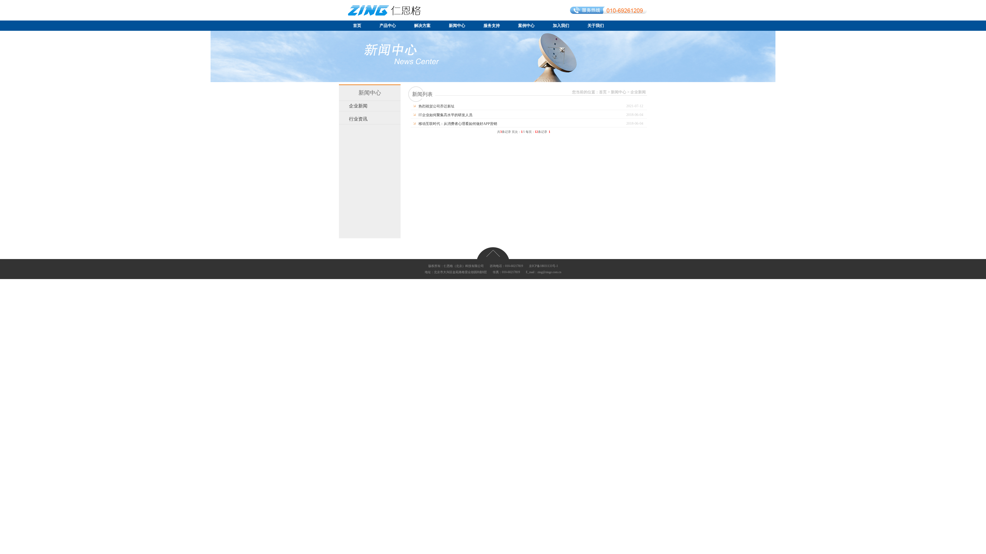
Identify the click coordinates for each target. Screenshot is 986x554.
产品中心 (388, 25)
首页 (357, 25)
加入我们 (561, 25)
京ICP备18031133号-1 (543, 266)
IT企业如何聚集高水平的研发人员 (445, 115)
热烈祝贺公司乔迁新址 (436, 106)
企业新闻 (358, 105)
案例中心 (526, 25)
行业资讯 (358, 119)
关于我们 (595, 25)
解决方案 (422, 25)
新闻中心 (457, 25)
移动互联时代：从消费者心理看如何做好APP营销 (458, 124)
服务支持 (491, 25)
